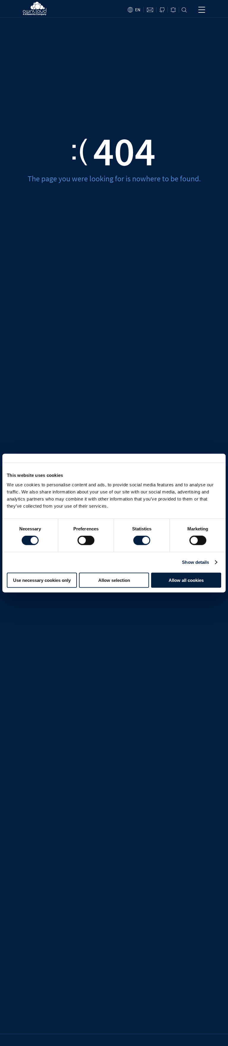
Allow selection (114, 579)
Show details (195, 562)
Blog (173, 9)
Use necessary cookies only (42, 579)
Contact (150, 10)
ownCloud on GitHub (161, 9)
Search (184, 9)
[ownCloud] (34, 8)
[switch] (85, 540)
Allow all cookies (186, 579)
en (137, 9)
